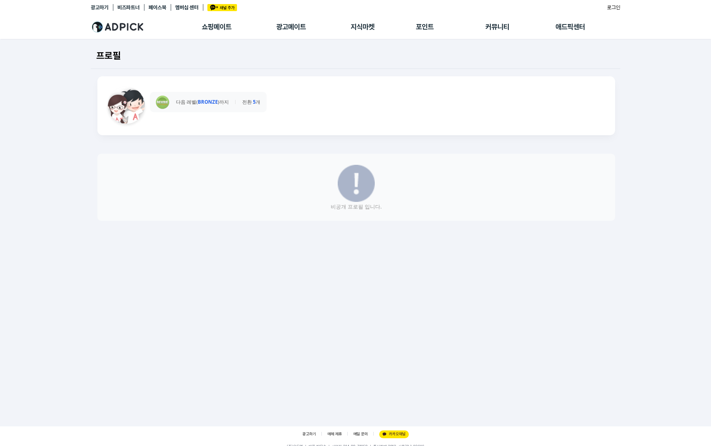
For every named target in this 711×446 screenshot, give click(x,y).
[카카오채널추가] (222, 7)
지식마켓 (362, 27)
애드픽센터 (570, 27)
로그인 (613, 7)
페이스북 (157, 7)
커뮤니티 (497, 27)
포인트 (425, 27)
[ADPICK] (146, 27)
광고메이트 (291, 27)
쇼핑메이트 (216, 27)
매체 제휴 (334, 434)
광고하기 (100, 7)
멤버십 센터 (186, 7)
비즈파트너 (128, 7)
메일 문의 (360, 434)
